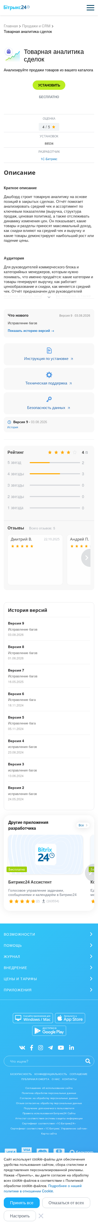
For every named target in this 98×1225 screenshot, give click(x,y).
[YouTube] (61, 1047)
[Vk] (22, 1047)
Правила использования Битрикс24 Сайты (49, 1113)
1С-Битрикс (49, 159)
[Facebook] (31, 1047)
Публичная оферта (35, 1079)
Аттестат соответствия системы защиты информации (49, 1118)
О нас (56, 1079)
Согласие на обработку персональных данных (49, 1098)
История (12, 427)
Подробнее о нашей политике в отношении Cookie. (43, 1188)
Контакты (69, 1079)
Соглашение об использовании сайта (49, 1088)
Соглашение (79, 1074)
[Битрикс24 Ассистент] (45, 854)
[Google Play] (49, 1031)
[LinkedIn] (71, 1047)
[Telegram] (50, 1047)
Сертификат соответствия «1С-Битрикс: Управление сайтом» (49, 1128)
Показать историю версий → (31, 330)
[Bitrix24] (17, 7)
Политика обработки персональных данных (49, 1093)
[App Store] (70, 1018)
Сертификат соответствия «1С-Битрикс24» (49, 1123)
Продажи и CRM (36, 25)
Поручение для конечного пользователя (49, 1108)
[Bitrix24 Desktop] (33, 1018)
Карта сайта (49, 1133)
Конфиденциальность (50, 1074)
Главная (11, 25)
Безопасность (21, 1074)
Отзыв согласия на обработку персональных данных (49, 1103)
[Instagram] (40, 1047)
